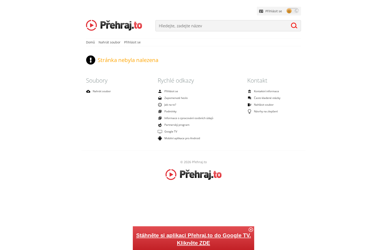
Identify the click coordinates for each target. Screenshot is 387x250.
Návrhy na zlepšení (266, 111)
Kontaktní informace (266, 91)
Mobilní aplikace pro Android (182, 138)
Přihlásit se (273, 11)
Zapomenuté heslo (176, 98)
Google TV (170, 131)
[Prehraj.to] (114, 26)
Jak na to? (170, 105)
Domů (90, 42)
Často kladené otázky (267, 98)
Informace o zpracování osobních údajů (188, 118)
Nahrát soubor (109, 42)
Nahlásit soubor (264, 105)
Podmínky (170, 111)
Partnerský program (176, 125)
